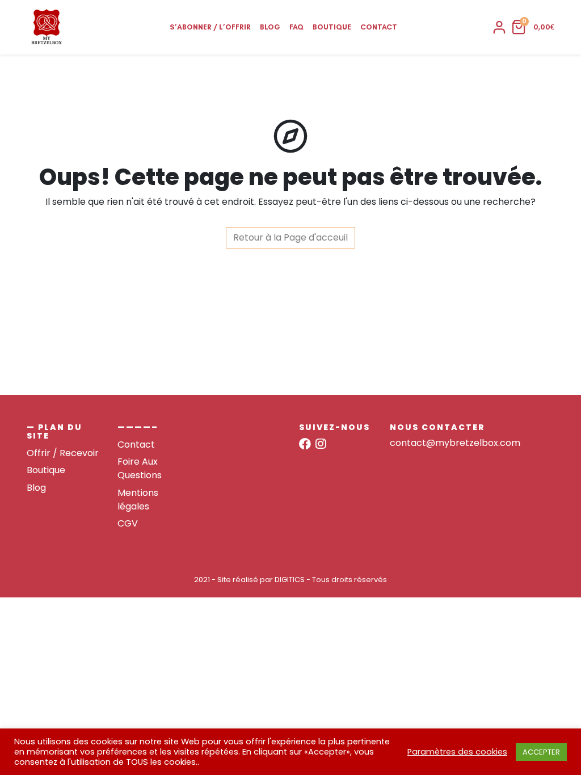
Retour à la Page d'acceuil (290, 237)
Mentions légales (137, 499)
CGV (127, 523)
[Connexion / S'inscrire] (499, 27)
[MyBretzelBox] (46, 27)
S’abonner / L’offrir (210, 27)
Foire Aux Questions (139, 468)
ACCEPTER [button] (541, 752)
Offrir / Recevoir (63, 453)
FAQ (296, 27)
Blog (270, 27)
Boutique (332, 27)
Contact (378, 27)
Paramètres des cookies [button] (457, 752)
